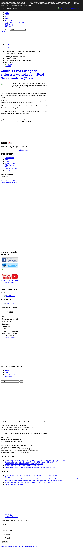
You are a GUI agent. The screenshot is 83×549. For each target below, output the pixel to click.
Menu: (7, 29)
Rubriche (8, 20)
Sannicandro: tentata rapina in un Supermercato (22, 465)
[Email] (8, 66)
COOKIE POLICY (11, 517)
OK (21, 8)
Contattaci (8, 170)
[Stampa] (8, 64)
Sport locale (9, 48)
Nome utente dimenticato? (28, 546)
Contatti (7, 477)
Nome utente (7, 530)
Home (7, 13)
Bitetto (7, 372)
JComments (23, 150)
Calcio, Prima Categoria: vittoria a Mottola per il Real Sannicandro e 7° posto (22, 74)
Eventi (7, 18)
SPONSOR (9, 24)
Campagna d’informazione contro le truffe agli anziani (24, 464)
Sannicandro (9, 158)
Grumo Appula (10, 374)
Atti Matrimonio (10, 167)
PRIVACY (8, 515)
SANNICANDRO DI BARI (14, 484)
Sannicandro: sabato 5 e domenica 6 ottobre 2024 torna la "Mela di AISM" (31, 462)
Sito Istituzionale (11, 169)
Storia (7, 159)
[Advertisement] (41, 36)
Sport (7, 17)
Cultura (7, 161)
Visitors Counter (9, 338)
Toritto (7, 378)
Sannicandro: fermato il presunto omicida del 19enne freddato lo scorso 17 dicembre (35, 460)
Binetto (7, 370)
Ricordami (8, 538)
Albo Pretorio (9, 165)
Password (6, 534)
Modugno (8, 376)
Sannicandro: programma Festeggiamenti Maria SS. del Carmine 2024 (30, 467)
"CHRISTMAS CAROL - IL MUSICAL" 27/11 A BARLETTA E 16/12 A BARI (31, 475)
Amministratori (10, 163)
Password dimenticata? (9, 546)
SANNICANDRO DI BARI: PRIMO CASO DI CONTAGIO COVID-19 (29, 482)
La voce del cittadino (16, 22)
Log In (3, 31)
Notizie (8, 15)
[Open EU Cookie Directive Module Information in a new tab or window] (69, 8)
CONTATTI (9, 26)
